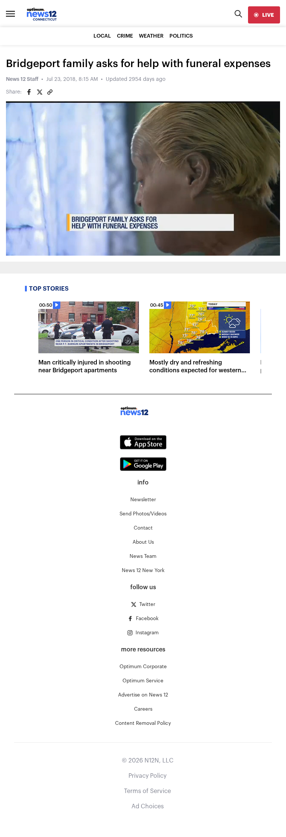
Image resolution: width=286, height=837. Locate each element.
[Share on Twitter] (39, 92)
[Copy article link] (50, 92)
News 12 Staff (22, 79)
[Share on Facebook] (29, 92)
